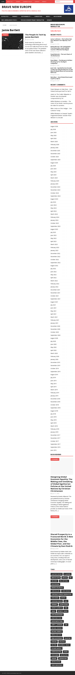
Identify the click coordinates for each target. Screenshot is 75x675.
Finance (14, 16)
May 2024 (53, 208)
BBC (71, 577)
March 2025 (54, 178)
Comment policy (27, 1)
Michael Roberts (56, 631)
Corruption (38, 16)
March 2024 (54, 214)
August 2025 (54, 163)
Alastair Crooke (56, 574)
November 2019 (55, 365)
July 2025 (53, 166)
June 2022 (53, 272)
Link (66, 625)
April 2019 (53, 387)
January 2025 (54, 184)
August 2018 (54, 411)
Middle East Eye (56, 635)
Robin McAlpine (56, 652)
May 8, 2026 (55, 548)
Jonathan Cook (56, 618)
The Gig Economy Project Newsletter (32, 20)
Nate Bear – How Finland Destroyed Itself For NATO (61, 77)
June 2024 (53, 205)
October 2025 (55, 157)
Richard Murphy (56, 648)
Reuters (53, 645)
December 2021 (55, 290)
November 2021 (55, 293)
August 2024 (54, 199)
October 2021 (55, 296)
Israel (53, 611)
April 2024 (53, 211)
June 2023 (53, 235)
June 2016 (53, 450)
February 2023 (55, 247)
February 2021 (55, 320)
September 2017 (55, 444)
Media (48, 16)
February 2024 (55, 217)
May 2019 (53, 383)
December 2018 (55, 399)
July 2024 (53, 202)
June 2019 (53, 380)
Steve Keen (54, 655)
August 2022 (54, 265)
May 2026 (53, 135)
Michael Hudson (56, 628)
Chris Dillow (55, 591)
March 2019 (54, 390)
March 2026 (54, 141)
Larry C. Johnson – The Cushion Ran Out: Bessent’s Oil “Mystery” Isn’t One (61, 40)
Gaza (65, 601)
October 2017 (55, 441)
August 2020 (54, 338)
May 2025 (53, 172)
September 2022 (55, 262)
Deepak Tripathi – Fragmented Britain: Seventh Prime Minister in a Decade (62, 115)
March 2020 (54, 353)
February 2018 (55, 429)
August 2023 (54, 229)
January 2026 (54, 147)
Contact (37, 1)
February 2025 (55, 181)
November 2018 (55, 402)
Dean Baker (54, 598)
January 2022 (54, 287)
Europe (63, 598)
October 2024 (55, 193)
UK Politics (64, 655)
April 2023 (53, 241)
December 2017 (55, 435)
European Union (56, 601)
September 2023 (55, 226)
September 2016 (55, 447)
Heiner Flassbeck (56, 608)
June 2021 (53, 308)
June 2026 (53, 132)
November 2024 (55, 190)
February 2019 (55, 393)
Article (64, 577)
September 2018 (55, 408)
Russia (66, 652)
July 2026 (53, 129)
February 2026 (55, 144)
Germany (54, 604)
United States (55, 662)
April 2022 (53, 278)
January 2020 (54, 359)
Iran (66, 608)
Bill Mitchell (64, 581)
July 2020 (53, 341)
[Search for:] (64, 1)
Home (2, 1)
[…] (42, 52)
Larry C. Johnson (56, 625)
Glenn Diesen (64, 604)
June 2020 (53, 344)
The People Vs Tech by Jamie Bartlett (35, 35)
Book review (55, 584)
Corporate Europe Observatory (61, 594)
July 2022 (53, 268)
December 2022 (55, 253)
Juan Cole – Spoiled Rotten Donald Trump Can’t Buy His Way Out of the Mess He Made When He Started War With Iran (62, 70)
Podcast (54, 641)
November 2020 (55, 329)
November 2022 (55, 256)
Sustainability (25, 16)
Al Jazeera (67, 574)
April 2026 (53, 138)
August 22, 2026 (55, 44)
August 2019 (54, 374)
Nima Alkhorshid (56, 638)
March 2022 (54, 281)
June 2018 (53, 417)
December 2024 (55, 187)
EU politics (4, 16)
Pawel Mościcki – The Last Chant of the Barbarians (61, 55)
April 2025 (53, 175)
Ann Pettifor (55, 577)
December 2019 (55, 362)
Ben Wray (54, 581)
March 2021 (54, 317)
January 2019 (54, 396)
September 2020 (55, 335)
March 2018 (54, 426)
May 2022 (53, 275)
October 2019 (55, 368)
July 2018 (53, 414)
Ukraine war (63, 658)
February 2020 (55, 356)
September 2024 (55, 196)
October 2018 (55, 405)
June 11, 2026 (55, 493)
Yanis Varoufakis (56, 665)
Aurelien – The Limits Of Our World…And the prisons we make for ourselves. (62, 103)
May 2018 (53, 420)
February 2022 (55, 284)
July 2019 (53, 377)
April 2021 (53, 314)
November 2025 (55, 153)
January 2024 (54, 220)
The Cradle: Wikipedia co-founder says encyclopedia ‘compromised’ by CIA (61, 96)
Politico (62, 641)
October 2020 (55, 332)
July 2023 (53, 232)
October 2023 (55, 223)
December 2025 (55, 150)
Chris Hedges (66, 591)
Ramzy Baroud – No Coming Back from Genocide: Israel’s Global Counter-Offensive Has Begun (60, 48)
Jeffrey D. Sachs (63, 611)
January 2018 (54, 432)
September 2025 (55, 160)
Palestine (68, 638)
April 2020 (53, 350)
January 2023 (54, 250)
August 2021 (54, 302)
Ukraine (53, 658)
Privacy (44, 1)
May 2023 (53, 238)
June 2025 (53, 169)
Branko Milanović (57, 587)
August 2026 (54, 126)
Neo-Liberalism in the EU (9, 20)
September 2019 (55, 371)
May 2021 (53, 311)
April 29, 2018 (30, 39)
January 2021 (54, 323)
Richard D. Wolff (64, 645)
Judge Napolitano (57, 621)
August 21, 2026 (55, 51)
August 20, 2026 (55, 74)
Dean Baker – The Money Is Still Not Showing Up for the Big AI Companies (61, 61)
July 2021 (53, 305)
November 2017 (55, 438)
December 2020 (55, 326)
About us (9, 1)
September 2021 (55, 299)
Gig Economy (58, 16)
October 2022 (55, 259)
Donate (18, 1)
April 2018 (53, 423)
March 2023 (54, 244)
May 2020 (53, 347)
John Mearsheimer (57, 614)
